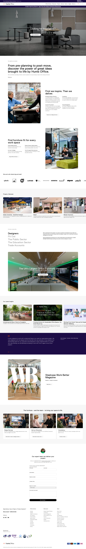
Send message (42, 500)
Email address (31, 472)
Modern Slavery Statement (62, 526)
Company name (31, 481)
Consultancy (46, 512)
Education (32, 523)
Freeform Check (32, 465)
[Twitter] (5, 517)
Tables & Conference (33, 514)
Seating (31, 511)
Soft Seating (32, 515)
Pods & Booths (32, 516)
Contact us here (62, 436)
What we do (46, 508)
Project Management (47, 514)
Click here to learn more (37, 436)
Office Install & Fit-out (48, 515)
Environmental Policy (60, 523)
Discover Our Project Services (48, 34)
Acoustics (32, 522)
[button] (83, 180)
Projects (45, 516)
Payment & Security (60, 518)
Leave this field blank (33, 466)
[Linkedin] (3, 517)
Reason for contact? (32, 485)
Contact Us (59, 512)
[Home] (8, 4)
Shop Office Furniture (13, 156)
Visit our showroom (35, 34)
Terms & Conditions (60, 519)
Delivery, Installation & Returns (62, 516)
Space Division (32, 518)
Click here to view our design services (12, 436)
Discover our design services (52, 114)
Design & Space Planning (48, 511)
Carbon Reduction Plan (61, 525)
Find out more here (42, 274)
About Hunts (59, 511)
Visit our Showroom (47, 518)
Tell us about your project (33, 490)
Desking (31, 512)
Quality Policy (59, 522)
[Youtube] (8, 517)
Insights (45, 519)
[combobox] (82, 4)
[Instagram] (6, 517)
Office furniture (33, 508)
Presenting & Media (33, 519)
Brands (31, 526)
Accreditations (59, 515)
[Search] (82, 4)
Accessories (32, 525)
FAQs (58, 514)
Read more (10, 77)
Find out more (18, 1)
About (58, 508)
